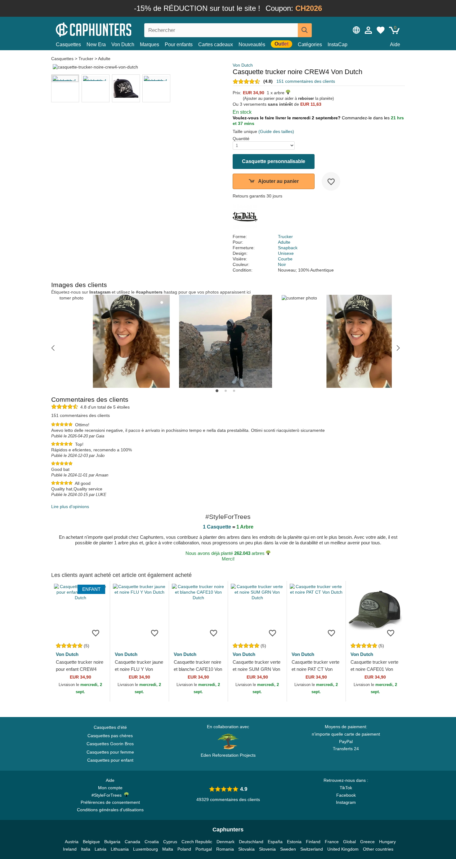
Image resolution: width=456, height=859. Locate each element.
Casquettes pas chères (110, 735)
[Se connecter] (368, 30)
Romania (225, 849)
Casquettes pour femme (110, 752)
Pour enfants (179, 44)
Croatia (152, 841)
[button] (53, 347)
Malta (167, 849)
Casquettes (68, 44)
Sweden (288, 849)
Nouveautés (252, 44)
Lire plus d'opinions (70, 506)
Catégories (310, 44)
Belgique (91, 841)
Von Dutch (122, 44)
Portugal (203, 849)
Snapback (287, 247)
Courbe (285, 258)
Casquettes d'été (110, 727)
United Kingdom (343, 849)
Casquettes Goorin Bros (110, 743)
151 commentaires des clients (305, 81)
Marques (149, 44)
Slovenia (267, 849)
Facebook (346, 795)
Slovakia (246, 849)
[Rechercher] (305, 30)
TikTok (346, 787)
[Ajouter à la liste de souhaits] (331, 181)
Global (349, 841)
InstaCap (337, 44)
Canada (132, 841)
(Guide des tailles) (276, 131)
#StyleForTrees (108, 795)
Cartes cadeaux (215, 44)
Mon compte (110, 787)
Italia (85, 849)
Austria (71, 841)
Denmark (226, 841)
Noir (282, 264)
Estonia (294, 841)
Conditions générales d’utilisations (110, 809)
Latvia (100, 849)
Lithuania (120, 849)
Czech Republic (196, 841)
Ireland (70, 849)
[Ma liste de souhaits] (380, 30)
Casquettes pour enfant (110, 760)
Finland (313, 841)
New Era (96, 44)
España (275, 841)
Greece (367, 841)
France (332, 841)
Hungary (387, 841)
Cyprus (170, 841)
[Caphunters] (110, 29)
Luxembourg (145, 849)
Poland (184, 849)
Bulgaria (112, 841)
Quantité (241, 138)
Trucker (85, 58)
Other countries (378, 849)
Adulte (104, 58)
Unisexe (286, 253)
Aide (395, 44)
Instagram (346, 802)
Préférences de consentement (110, 802)
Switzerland (311, 849)
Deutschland (251, 841)
